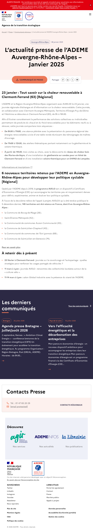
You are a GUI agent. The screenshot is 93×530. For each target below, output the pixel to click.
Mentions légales (13, 512)
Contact (49, 491)
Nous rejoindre (13, 504)
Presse (11, 32)
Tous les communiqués (78, 306)
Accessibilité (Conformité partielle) (62, 512)
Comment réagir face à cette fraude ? (61, 7)
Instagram (11, 494)
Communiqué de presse (31, 79)
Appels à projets (52, 500)
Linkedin (10, 491)
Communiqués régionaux (23, 32)
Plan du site (11, 508)
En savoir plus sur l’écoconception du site (23, 480)
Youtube (10, 497)
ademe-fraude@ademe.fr (22, 7)
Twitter (10, 488)
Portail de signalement (55, 488)
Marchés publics (52, 497)
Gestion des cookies (56, 517)
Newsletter (11, 500)
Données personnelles (57, 508)
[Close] (90, 5)
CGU (9, 517)
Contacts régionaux (71, 405)
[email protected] (19, 406)
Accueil (4, 32)
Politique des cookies (15, 521)
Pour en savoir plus (11, 247)
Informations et (17, 167)
